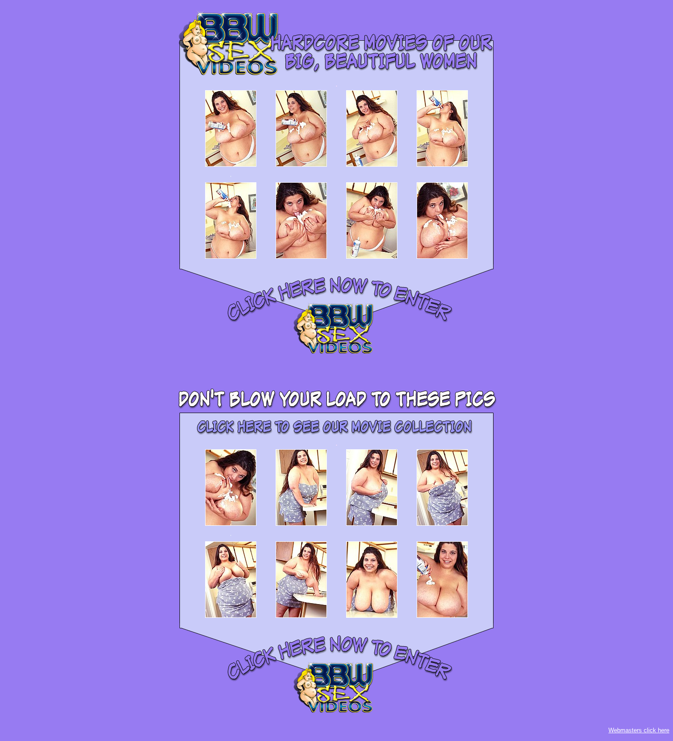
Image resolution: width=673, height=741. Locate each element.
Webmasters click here (638, 730)
